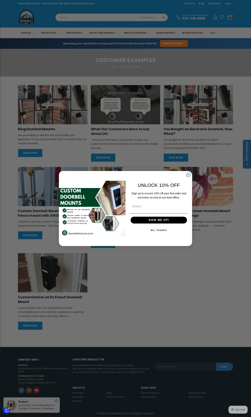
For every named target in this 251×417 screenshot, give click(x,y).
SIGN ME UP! (159, 220)
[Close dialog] (188, 175)
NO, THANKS (159, 230)
